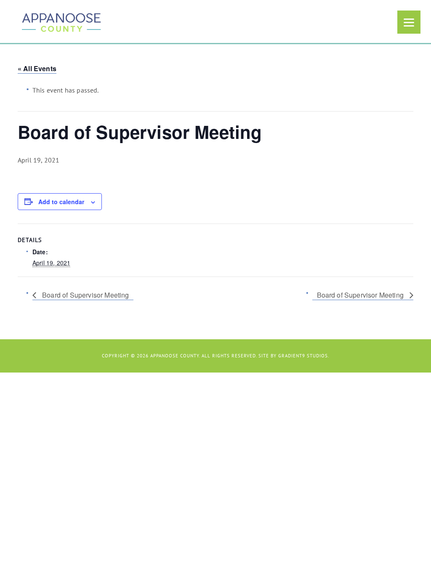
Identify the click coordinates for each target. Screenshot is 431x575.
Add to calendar (61, 201)
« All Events (37, 68)
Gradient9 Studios (303, 356)
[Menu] (408, 22)
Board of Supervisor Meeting (84, 295)
